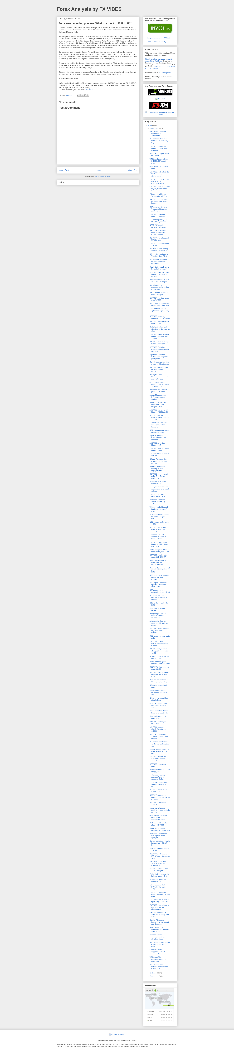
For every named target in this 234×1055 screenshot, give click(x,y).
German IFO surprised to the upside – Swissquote (159, 133)
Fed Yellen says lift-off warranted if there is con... (158, 693)
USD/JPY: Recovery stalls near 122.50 (159, 323)
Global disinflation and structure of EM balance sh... (160, 329)
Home (98, 170)
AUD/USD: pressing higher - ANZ (157, 444)
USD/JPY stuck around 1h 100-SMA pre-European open (160, 856)
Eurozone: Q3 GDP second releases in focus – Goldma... (158, 537)
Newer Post (64, 170)
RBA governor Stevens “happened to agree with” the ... (158, 209)
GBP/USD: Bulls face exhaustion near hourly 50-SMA (159, 349)
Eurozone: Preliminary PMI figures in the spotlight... (158, 836)
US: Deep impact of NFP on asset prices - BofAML (159, 369)
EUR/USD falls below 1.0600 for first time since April (158, 759)
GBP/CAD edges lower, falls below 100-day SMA (158, 705)
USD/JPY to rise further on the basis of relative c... (159, 744)
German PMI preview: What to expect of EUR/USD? (158, 863)
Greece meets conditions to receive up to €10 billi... (159, 751)
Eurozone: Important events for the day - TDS (158, 502)
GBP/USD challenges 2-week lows (159, 723)
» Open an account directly (155, 42)
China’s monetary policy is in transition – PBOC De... (160, 843)
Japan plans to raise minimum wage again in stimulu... (160, 810)
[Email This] (78, 95)
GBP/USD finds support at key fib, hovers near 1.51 (160, 189)
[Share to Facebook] (85, 95)
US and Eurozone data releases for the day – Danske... (159, 461)
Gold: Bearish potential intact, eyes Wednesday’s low (158, 817)
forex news (89, 90)
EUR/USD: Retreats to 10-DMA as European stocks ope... (160, 174)
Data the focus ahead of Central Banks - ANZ (159, 681)
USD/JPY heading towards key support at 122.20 (159, 417)
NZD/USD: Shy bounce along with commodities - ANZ (159, 651)
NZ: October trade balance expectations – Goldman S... (159, 967)
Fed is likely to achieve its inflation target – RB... (159, 875)
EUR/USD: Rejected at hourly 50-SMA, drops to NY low (159, 544)
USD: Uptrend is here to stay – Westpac (159, 293)
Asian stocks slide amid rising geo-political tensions (158, 425)
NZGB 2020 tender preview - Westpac (158, 226)
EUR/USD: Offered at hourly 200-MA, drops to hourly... (159, 148)
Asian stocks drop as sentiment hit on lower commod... (159, 623)
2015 (150, 125)
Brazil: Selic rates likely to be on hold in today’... (159, 268)
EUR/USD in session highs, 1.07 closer (157, 215)
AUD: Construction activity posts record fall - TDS (160, 304)
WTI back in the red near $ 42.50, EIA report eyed (159, 161)
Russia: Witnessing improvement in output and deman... (159, 922)
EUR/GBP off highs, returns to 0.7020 (157, 495)
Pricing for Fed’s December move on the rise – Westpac (160, 377)
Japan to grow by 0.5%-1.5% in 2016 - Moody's (158, 438)
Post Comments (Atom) (103, 176)
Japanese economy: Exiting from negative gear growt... (159, 357)
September (154, 976)
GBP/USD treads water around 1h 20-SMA (158, 556)
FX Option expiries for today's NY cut (158, 482)
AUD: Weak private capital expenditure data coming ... (160, 944)
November (154, 128)
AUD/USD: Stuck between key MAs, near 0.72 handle (159, 631)
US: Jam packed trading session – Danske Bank (159, 250)
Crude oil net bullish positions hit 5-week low (160, 829)
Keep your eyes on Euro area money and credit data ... (159, 489)
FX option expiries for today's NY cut (158, 880)
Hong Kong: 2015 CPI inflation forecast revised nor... (158, 616)
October (153, 973)
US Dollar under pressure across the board (159, 431)
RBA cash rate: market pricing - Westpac (158, 391)
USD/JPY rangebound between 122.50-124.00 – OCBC (160, 797)
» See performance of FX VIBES (157, 38)
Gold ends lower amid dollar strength (158, 717)
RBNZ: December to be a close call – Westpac (159, 281)
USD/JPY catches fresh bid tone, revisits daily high (159, 141)
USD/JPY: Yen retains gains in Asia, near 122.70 (158, 529)
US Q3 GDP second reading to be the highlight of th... (157, 469)
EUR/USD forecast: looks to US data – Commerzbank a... (159, 181)
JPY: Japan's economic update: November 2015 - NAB (158, 585)
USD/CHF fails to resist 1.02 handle (158, 791)
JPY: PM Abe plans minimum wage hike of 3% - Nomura (159, 384)
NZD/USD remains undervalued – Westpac (160, 317)
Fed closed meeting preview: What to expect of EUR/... (157, 777)
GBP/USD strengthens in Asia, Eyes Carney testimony (159, 476)
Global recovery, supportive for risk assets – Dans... (157, 952)
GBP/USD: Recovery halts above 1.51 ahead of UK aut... (160, 274)
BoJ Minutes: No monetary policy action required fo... (159, 287)
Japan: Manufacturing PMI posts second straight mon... (158, 397)
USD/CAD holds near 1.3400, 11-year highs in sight (159, 736)
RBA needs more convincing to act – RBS (160, 591)
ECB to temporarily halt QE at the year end (158, 221)
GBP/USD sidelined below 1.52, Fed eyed (159, 870)
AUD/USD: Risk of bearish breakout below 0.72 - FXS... (160, 674)
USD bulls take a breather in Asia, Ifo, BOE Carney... (159, 577)
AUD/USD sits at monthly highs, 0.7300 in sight (159, 411)
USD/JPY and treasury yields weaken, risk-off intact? (159, 201)
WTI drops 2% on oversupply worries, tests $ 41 (158, 959)
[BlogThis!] (80, 95)
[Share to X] (83, 95)
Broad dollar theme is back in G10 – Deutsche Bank (158, 562)
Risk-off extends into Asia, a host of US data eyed (159, 363)
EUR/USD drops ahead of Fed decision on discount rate (159, 907)
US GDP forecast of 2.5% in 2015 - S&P (159, 657)
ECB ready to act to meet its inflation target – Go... (159, 517)
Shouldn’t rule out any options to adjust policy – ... (159, 311)
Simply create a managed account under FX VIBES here (158, 60)
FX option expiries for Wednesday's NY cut (158, 195)
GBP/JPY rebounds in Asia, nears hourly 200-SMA (159, 915)
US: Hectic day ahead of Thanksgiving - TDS (159, 255)
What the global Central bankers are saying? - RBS (159, 509)
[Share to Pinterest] (87, 95)
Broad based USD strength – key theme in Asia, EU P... (160, 929)
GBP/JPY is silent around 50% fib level (159, 239)
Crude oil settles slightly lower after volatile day (159, 712)
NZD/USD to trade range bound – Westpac (159, 343)
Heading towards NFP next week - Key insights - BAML (158, 404)
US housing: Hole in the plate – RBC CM (159, 824)
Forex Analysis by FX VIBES (89, 9)
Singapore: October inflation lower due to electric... (158, 597)
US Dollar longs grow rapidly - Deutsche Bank (160, 663)
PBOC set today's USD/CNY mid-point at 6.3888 (159, 643)
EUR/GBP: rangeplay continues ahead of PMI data (160, 894)
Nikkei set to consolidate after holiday (159, 699)
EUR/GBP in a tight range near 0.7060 (159, 299)
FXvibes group (165, 73)
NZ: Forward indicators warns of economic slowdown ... (158, 262)
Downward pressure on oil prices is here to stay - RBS (160, 570)
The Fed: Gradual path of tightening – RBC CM (159, 901)
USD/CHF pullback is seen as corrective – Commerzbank (158, 232)
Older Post (132, 170)
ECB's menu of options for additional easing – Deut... (160, 784)
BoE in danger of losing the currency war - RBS (159, 551)
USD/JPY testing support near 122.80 (159, 668)
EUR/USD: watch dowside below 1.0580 (159, 449)
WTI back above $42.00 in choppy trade (160, 771)
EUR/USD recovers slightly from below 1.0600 (158, 729)
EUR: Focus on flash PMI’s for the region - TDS (159, 887)
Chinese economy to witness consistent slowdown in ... (157, 937)
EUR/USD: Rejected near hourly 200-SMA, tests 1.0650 (159, 336)
